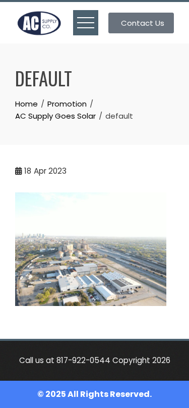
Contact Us (142, 23)
